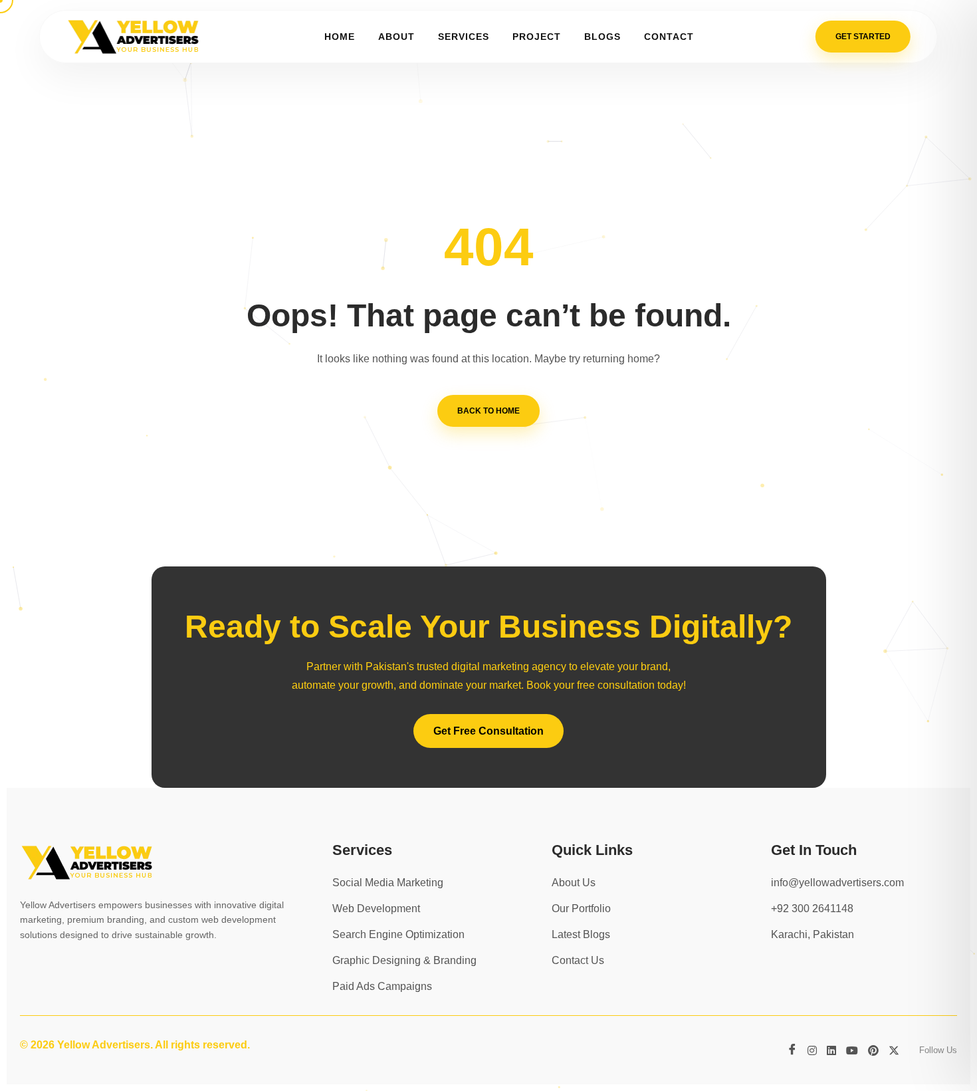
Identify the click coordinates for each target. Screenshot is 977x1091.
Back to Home (488, 411)
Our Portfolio (581, 908)
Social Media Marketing (387, 882)
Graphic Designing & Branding (404, 960)
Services (463, 36)
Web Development (376, 908)
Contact (669, 36)
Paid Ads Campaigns (382, 986)
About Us (574, 882)
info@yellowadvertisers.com (837, 882)
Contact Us (578, 960)
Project (536, 36)
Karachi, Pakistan (812, 934)
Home (339, 36)
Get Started (863, 36)
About (396, 36)
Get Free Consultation (488, 731)
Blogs (602, 36)
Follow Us (938, 1050)
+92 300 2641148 (812, 908)
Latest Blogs (581, 934)
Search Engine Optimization (398, 934)
